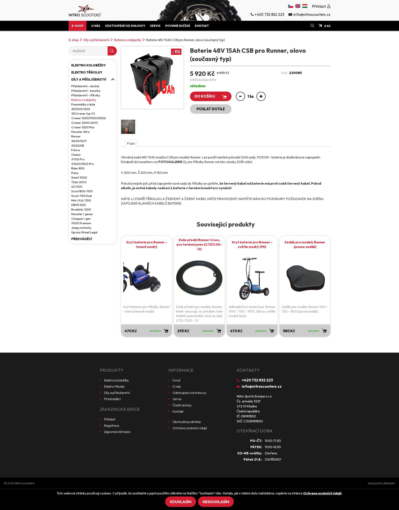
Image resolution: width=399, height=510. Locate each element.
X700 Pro (78, 159)
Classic (76, 155)
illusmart (389, 483)
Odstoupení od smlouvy (125, 26)
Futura (75, 150)
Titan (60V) (79, 182)
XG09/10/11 (78, 141)
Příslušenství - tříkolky (85, 95)
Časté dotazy (182, 405)
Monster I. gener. (82, 214)
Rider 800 (78, 168)
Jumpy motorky (81, 228)
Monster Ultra (80, 132)
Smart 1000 (79, 177)
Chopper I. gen (81, 219)
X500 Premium (81, 223)
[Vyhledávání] (312, 26)
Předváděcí (81, 239)
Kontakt (202, 26)
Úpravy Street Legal (84, 232)
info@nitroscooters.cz (262, 386)
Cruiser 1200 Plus (82, 127)
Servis (155, 26)
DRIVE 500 (78, 205)
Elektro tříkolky (86, 72)
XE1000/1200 (80, 109)
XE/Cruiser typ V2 (83, 113)
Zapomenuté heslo (117, 432)
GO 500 (76, 187)
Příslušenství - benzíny (85, 91)
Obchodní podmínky (186, 422)
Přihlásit (109, 419)
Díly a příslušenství (96, 40)
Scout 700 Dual (81, 196)
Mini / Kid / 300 (81, 200)
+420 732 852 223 (257, 380)
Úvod (176, 380)
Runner (76, 136)
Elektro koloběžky (88, 65)
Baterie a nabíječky (128, 40)
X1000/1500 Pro (82, 164)
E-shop (77, 26)
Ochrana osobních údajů (189, 428)
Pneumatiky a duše (83, 104)
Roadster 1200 (81, 209)
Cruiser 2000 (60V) (84, 123)
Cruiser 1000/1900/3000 (88, 118)
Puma (74, 173)
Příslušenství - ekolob (85, 86)
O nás (95, 26)
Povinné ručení (177, 26)
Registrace (111, 425)
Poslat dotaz (211, 109)
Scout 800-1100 (82, 191)
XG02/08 (77, 145)
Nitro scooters (24, 483)
